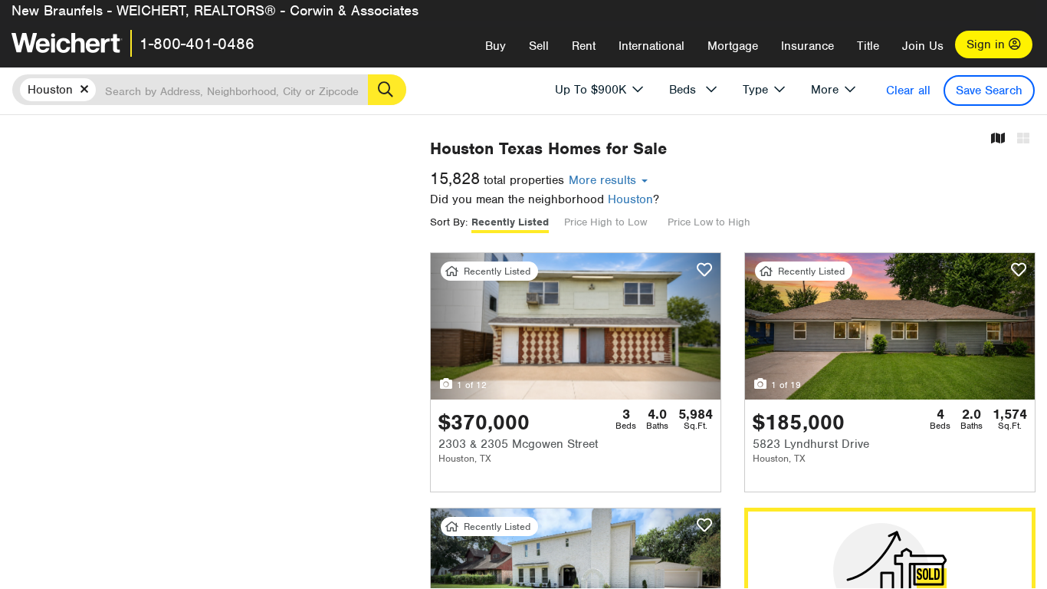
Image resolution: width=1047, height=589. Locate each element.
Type (755, 89)
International (651, 46)
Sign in (988, 44)
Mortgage (732, 46)
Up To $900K (590, 89)
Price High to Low (605, 222)
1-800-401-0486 (196, 44)
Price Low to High (709, 222)
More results (604, 180)
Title (868, 46)
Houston (630, 199)
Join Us (923, 46)
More (825, 89)
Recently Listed (510, 222)
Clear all (908, 90)
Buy (495, 46)
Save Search (989, 90)
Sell (539, 46)
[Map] (998, 139)
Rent (584, 46)
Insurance (807, 46)
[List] (1023, 139)
